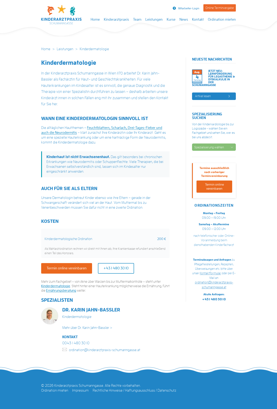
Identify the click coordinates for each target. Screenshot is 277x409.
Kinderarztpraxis (116, 19)
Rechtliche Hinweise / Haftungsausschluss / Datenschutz (134, 390)
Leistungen (154, 19)
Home (95, 19)
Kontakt (198, 19)
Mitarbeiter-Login (188, 8)
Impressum (80, 390)
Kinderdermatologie (55, 286)
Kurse (171, 19)
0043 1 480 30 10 (75, 343)
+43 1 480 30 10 (116, 268)
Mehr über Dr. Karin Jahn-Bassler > (87, 327)
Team (137, 19)
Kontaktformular (210, 273)
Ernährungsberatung (61, 290)
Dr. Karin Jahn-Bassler (91, 309)
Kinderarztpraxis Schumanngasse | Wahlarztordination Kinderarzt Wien (61, 16)
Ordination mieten (222, 19)
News (183, 19)
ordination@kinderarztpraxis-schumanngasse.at (104, 350)
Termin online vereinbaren (67, 268)
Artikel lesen (203, 96)
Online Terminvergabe (219, 8)
